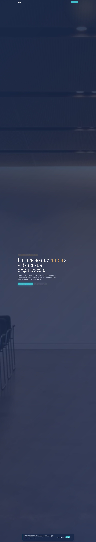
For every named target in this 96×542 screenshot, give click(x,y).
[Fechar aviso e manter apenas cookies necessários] (71, 537)
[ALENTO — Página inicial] (19, 2)
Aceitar (67, 537)
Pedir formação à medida (40, 283)
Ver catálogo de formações (24, 283)
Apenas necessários (60, 537)
